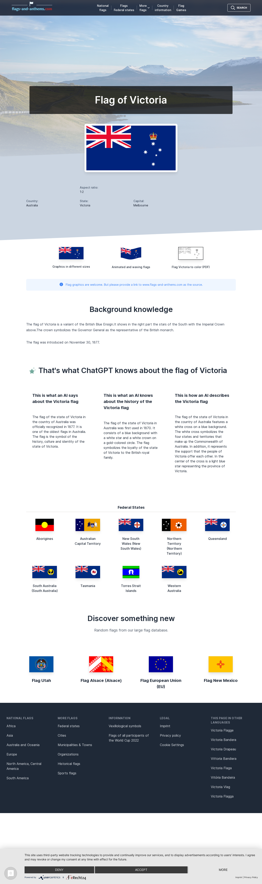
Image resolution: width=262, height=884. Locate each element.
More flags (143, 8)
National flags (103, 8)
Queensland (217, 539)
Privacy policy (170, 735)
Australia (32, 205)
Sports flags (67, 773)
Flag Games (181, 8)
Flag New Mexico (221, 680)
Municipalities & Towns (75, 745)
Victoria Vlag (220, 787)
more (223, 870)
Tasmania (87, 586)
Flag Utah (41, 680)
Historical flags (69, 764)
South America (18, 778)
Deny (59, 870)
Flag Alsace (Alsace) (101, 680)
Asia (10, 735)
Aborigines (44, 539)
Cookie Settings (172, 745)
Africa (11, 726)
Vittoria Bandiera (223, 759)
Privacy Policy (251, 877)
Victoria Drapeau (223, 749)
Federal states (69, 726)
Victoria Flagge (222, 730)
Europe (12, 754)
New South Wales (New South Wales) (131, 544)
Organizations (68, 754)
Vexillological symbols (125, 726)
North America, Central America (24, 766)
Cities (62, 735)
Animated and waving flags (131, 267)
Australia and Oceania (23, 745)
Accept (141, 870)
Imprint (165, 726)
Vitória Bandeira (223, 777)
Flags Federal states (124, 8)
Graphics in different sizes (71, 266)
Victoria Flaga (221, 768)
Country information (163, 8)
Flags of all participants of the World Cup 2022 (129, 737)
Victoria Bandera (223, 740)
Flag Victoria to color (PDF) (191, 267)
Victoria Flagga (222, 796)
